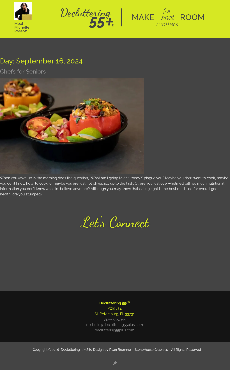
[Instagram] (29, 258)
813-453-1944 (115, 319)
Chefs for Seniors (23, 71)
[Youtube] (29, 237)
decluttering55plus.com (114, 330)
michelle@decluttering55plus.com (114, 325)
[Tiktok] (29, 268)
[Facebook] (29, 247)
